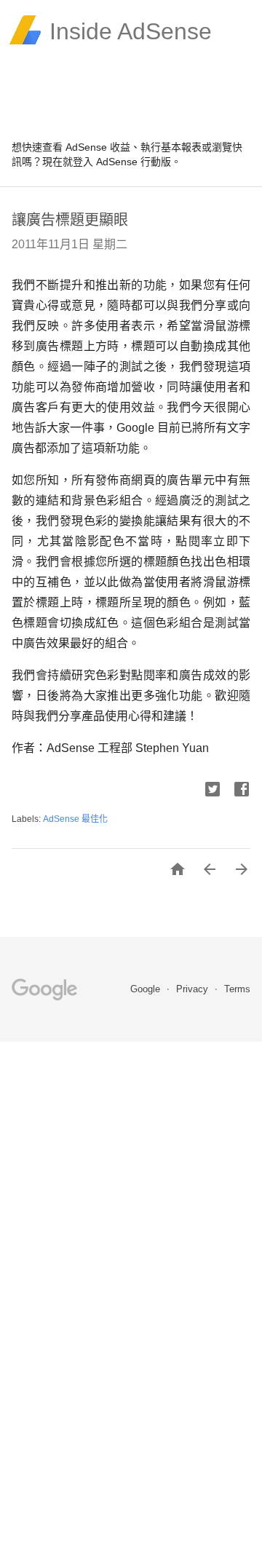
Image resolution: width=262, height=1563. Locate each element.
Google (146, 989)
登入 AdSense (105, 161)
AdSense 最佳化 (75, 819)
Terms (237, 989)
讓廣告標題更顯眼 (70, 220)
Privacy (193, 989)
